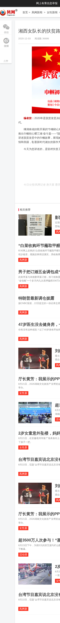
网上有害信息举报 (47, 3)
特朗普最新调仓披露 (36, 298)
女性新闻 (52, 12)
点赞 (5, 56)
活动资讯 (23, 555)
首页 (25, 12)
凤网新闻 (37, 12)
